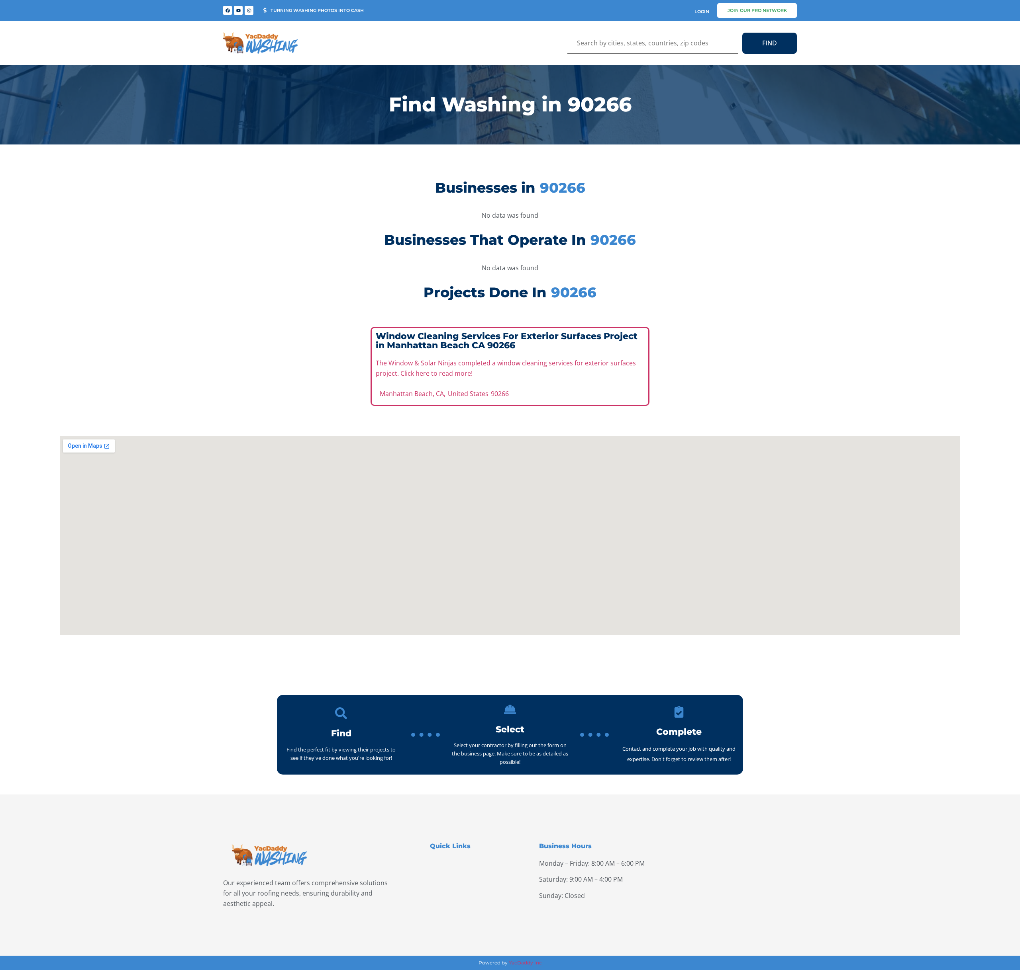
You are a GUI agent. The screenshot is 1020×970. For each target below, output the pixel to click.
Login (701, 11)
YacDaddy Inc (525, 963)
